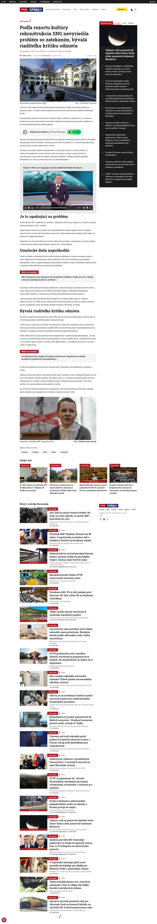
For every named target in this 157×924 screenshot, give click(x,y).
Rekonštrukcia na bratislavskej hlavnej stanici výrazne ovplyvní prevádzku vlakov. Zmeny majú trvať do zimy (71, 556)
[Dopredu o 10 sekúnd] (32, 208)
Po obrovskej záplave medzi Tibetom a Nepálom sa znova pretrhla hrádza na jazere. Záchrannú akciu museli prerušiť (119, 85)
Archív (33, 2)
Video (63, 530)
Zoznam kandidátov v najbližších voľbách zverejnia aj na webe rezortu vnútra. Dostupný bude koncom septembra (119, 70)
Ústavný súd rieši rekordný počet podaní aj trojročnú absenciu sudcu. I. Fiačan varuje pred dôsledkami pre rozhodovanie (70, 741)
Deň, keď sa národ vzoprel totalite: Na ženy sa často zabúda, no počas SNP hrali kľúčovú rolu (69, 515)
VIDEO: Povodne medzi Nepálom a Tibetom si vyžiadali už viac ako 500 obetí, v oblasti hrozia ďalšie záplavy (119, 178)
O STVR (133, 509)
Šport (103, 9)
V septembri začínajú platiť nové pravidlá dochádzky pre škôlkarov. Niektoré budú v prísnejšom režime (120, 98)
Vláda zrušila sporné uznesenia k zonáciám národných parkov (67, 613)
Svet (75, 9)
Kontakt (152, 2)
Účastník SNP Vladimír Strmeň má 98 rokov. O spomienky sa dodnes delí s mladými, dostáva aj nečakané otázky (70, 537)
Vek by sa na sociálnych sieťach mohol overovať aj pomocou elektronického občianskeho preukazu (70, 698)
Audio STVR (57, 2)
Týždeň (131, 23)
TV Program (45, 2)
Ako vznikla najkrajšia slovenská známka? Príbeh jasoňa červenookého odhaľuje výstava (70, 679)
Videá (107, 509)
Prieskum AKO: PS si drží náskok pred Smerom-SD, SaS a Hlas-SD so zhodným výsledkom (120, 164)
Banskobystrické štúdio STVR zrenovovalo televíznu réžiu (66, 576)
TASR (24, 56)
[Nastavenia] (87, 207)
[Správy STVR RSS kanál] (107, 520)
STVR (4, 2)
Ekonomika (84, 9)
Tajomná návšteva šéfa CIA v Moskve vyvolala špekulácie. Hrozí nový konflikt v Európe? (120, 125)
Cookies (101, 515)
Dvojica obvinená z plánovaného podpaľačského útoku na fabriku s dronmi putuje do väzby (68, 804)
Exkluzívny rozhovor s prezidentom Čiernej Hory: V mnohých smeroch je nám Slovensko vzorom (69, 762)
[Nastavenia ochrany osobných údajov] (4, 919)
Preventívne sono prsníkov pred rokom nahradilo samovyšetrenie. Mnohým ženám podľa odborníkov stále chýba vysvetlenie (70, 633)
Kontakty (101, 509)
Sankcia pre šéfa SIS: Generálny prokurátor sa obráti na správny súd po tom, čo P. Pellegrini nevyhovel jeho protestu (70, 844)
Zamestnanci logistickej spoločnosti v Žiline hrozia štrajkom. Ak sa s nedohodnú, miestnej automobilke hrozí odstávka (117, 140)
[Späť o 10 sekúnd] (25, 208)
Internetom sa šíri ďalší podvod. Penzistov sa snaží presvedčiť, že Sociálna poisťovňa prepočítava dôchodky (119, 112)
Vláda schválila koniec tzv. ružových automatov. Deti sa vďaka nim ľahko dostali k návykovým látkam (69, 885)
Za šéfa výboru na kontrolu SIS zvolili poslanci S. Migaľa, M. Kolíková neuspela (33, 488)
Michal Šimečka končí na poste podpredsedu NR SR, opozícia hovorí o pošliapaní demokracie (93, 488)
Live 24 (120, 9)
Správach (45, 168)
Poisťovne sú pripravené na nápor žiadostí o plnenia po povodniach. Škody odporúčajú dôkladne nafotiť (63, 489)
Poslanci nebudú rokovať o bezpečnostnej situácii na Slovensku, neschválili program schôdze (123, 489)
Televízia (23, 2)
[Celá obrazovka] (90, 208)
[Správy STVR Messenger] (104, 520)
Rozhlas (12, 2)
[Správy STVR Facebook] (101, 520)
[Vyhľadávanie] (135, 9)
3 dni (124, 23)
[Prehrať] (29, 208)
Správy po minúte (53, 9)
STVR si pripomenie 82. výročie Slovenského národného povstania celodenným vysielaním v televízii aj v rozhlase (70, 783)
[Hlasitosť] (83, 208)
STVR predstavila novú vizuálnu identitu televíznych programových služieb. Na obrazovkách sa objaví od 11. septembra (71, 658)
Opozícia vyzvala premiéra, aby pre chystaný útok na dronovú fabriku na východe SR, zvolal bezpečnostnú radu (70, 904)
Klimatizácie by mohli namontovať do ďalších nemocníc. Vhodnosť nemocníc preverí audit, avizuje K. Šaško (71, 720)
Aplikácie (127, 509)
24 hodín (117, 23)
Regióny (95, 9)
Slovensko (67, 9)
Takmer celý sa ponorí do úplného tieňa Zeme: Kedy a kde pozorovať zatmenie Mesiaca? (120, 55)
